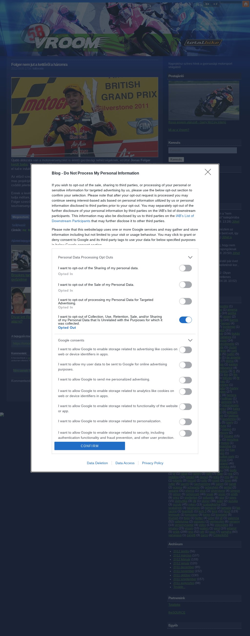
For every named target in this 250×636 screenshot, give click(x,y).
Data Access (125, 463)
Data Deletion (97, 463)
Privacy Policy (152, 463)
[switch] (185, 268)
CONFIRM (90, 446)
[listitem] (125, 257)
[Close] (209, 173)
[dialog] (125, 318)
